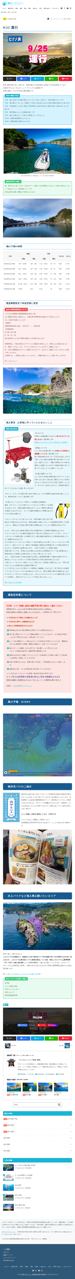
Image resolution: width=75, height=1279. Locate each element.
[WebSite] (22, 1074)
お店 (40, 8)
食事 (21, 8)
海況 (17, 8)
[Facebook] (61, 8)
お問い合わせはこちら (9, 1232)
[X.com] (64, 8)
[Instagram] (70, 8)
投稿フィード (7, 1255)
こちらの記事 (16, 582)
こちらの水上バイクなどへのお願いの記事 (24, 974)
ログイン (6, 1252)
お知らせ (35, 8)
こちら (13, 361)
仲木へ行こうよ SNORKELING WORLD (33, 1274)
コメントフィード (9, 1257)
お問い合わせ (47, 8)
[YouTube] (67, 8)
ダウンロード (55, 8)
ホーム (4, 8)
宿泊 (25, 8)
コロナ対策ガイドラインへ (22, 686)
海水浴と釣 (10, 8)
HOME (4, 12)
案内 (30, 8)
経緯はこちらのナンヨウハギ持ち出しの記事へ (51, 442)
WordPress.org (8, 1260)
